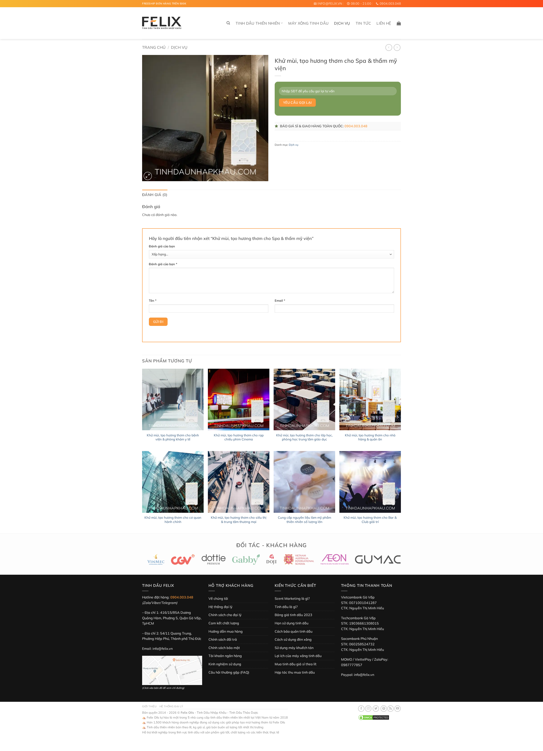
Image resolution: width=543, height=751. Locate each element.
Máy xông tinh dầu (308, 23)
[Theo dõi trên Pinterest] (384, 708)
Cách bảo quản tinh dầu (293, 631)
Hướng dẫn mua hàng (226, 631)
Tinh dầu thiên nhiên (258, 23)
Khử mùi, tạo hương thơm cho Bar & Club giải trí (370, 520)
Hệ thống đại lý (220, 607)
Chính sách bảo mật (224, 648)
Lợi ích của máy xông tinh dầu (298, 656)
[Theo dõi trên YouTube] (397, 708)
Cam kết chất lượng (224, 623)
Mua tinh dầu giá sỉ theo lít (295, 664)
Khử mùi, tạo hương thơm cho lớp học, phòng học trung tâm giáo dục (304, 437)
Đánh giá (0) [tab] (154, 194)
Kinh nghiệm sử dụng (225, 664)
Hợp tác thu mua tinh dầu (295, 672)
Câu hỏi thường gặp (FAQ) (229, 672)
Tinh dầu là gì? (286, 607)
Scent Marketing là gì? (292, 598)
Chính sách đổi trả (223, 639)
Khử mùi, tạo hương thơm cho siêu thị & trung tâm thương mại (238, 520)
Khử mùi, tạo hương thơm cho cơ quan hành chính (172, 520)
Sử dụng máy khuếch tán (294, 648)
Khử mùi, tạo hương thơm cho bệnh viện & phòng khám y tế (173, 437)
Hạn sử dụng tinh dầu (291, 623)
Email (280, 301)
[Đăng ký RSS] (390, 708)
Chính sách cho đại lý (225, 615)
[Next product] (388, 47)
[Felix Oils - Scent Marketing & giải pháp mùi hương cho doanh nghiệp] (162, 23)
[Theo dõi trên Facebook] (361, 708)
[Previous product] (397, 47)
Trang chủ (153, 47)
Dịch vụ (342, 23)
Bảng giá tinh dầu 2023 (293, 615)
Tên (153, 301)
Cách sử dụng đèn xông (293, 639)
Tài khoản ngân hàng (225, 656)
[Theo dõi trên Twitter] (376, 708)
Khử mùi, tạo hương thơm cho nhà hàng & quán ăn (370, 437)
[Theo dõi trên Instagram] (368, 708)
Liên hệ (383, 23)
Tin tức (363, 23)
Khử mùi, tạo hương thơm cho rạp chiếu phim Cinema (239, 437)
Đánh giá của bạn (162, 246)
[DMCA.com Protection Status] (374, 717)
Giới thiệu (149, 706)
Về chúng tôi (218, 598)
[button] (228, 23)
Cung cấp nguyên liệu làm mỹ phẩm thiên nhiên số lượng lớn (304, 520)
